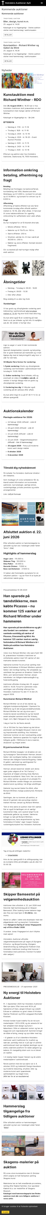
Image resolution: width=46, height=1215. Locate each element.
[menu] (41, 2)
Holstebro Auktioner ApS (18, 3)
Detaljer (8, 35)
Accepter (5, 1212)
